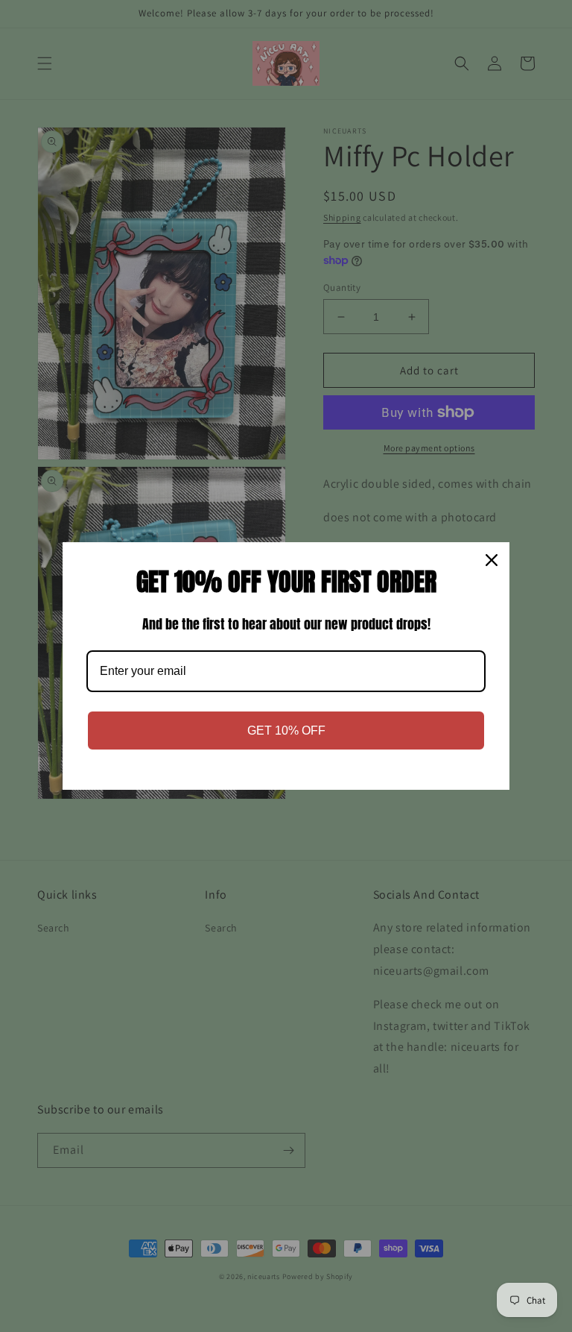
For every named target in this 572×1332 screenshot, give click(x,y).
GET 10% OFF (286, 730)
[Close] (491, 560)
